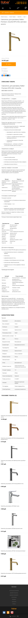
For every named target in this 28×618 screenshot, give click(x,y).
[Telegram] (9, 75)
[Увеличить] (14, 41)
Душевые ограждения (14, 595)
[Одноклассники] (4, 75)
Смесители (14, 601)
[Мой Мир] (6, 75)
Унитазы (14, 603)
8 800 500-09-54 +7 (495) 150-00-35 (20, 2)
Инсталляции (14, 597)
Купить (9, 64)
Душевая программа (14, 592)
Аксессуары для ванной (14, 590)
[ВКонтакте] (2, 75)
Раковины (14, 599)
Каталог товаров (9, 12)
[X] (8, 75)
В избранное (5, 71)
